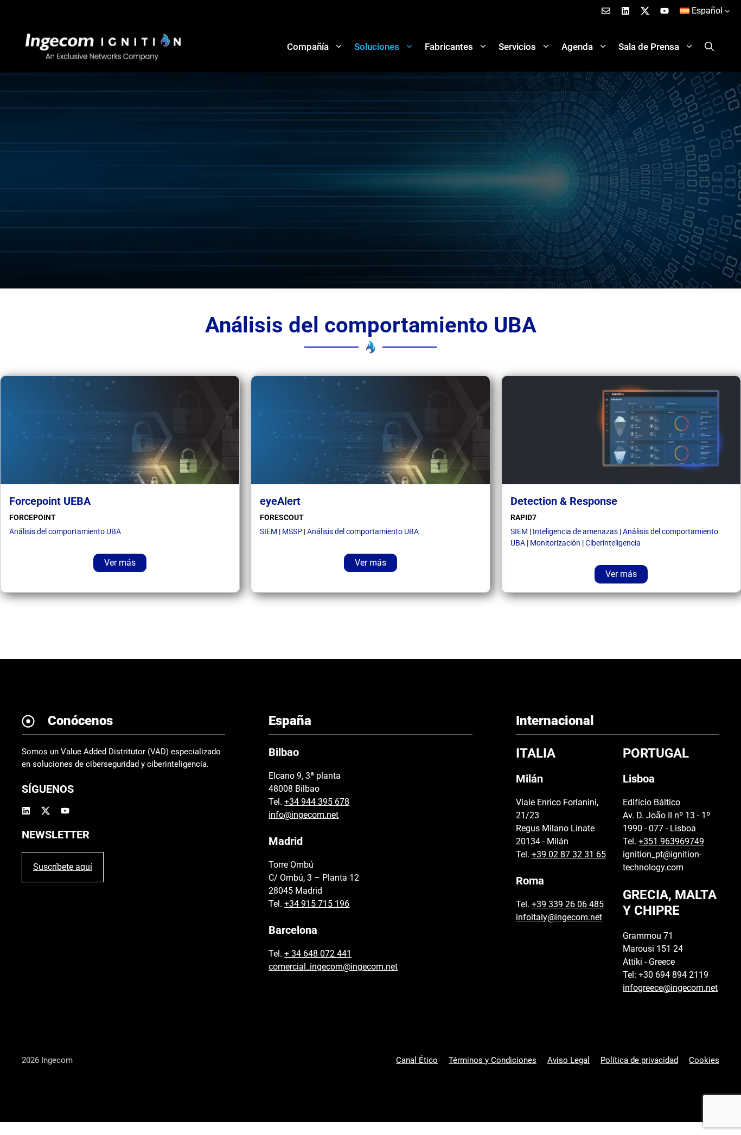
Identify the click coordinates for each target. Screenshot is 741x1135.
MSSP (292, 531)
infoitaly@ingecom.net (559, 917)
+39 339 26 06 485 (568, 904)
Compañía (308, 46)
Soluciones (376, 46)
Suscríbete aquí (62, 867)
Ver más (120, 562)
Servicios (517, 46)
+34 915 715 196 (316, 904)
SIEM (268, 531)
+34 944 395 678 (316, 802)
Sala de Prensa (648, 46)
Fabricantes (449, 46)
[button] (709, 46)
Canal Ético (417, 1060)
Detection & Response (563, 501)
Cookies (704, 1060)
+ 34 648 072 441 (318, 953)
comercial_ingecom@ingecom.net (333, 966)
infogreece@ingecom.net (670, 988)
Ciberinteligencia (613, 542)
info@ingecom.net (303, 815)
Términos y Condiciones (492, 1060)
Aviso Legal (568, 1060)
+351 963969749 (671, 841)
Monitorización (555, 542)
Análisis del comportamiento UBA (65, 531)
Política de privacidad (639, 1060)
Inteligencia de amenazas (575, 531)
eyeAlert (280, 501)
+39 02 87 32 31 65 (569, 854)
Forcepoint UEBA (50, 501)
